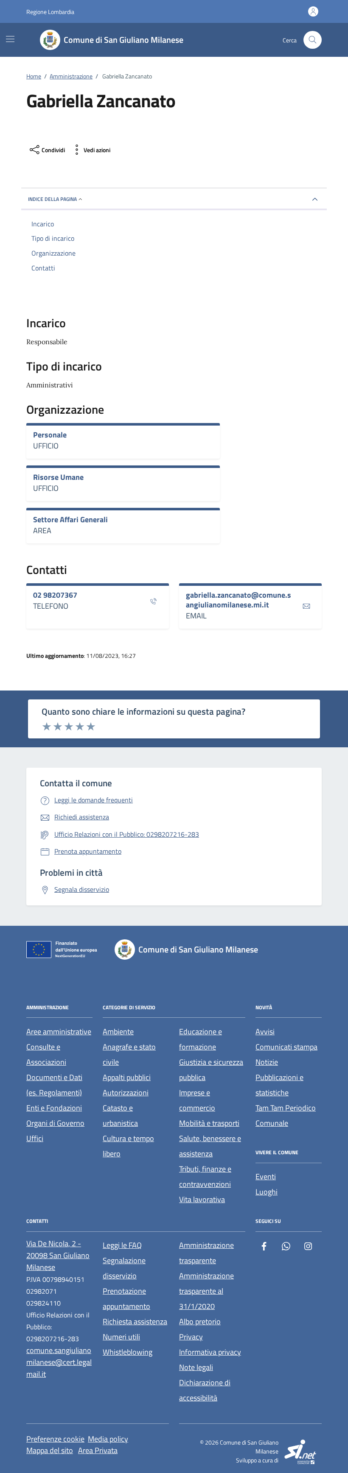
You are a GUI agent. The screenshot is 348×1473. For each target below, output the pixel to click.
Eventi (265, 1176)
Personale (50, 435)
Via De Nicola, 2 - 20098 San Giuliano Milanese (58, 1255)
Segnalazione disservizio (124, 1268)
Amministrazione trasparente (206, 1252)
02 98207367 (55, 595)
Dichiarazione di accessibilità (204, 1390)
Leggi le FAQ (122, 1245)
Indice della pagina (52, 199)
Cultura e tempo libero (128, 1146)
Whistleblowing (127, 1352)
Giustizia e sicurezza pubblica (211, 1069)
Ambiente (118, 1031)
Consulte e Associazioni (46, 1054)
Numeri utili (121, 1336)
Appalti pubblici (127, 1077)
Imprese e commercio (197, 1100)
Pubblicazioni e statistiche (279, 1085)
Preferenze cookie (55, 1439)
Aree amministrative (58, 1031)
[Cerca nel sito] (312, 40)
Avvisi (265, 1031)
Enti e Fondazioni (54, 1108)
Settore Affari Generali (70, 520)
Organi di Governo (55, 1123)
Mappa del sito (49, 1450)
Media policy (108, 1439)
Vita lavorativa (202, 1199)
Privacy (191, 1336)
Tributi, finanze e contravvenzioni (205, 1176)
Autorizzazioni (126, 1092)
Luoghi (266, 1191)
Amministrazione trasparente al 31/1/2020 (206, 1291)
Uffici (34, 1138)
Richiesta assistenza (135, 1321)
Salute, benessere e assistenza (210, 1146)
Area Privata (98, 1450)
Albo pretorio (200, 1321)
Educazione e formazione (200, 1039)
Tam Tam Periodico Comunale (285, 1115)
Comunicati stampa (286, 1047)
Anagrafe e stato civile (129, 1054)
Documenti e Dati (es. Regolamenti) (54, 1085)
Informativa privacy (210, 1352)
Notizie (266, 1062)
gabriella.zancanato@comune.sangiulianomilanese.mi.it (238, 600)
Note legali (196, 1367)
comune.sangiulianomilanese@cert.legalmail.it (59, 1362)
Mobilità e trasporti (209, 1123)
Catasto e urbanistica (120, 1115)
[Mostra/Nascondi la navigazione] (10, 39)
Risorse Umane (58, 477)
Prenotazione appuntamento (126, 1298)
